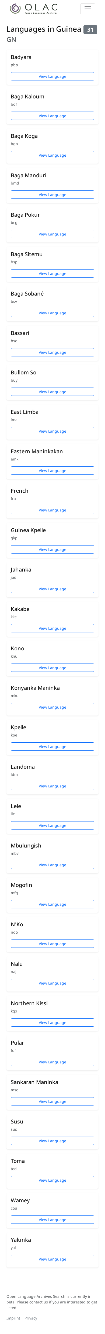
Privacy (30, 1318)
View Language (52, 76)
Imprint (13, 1318)
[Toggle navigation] (87, 8)
